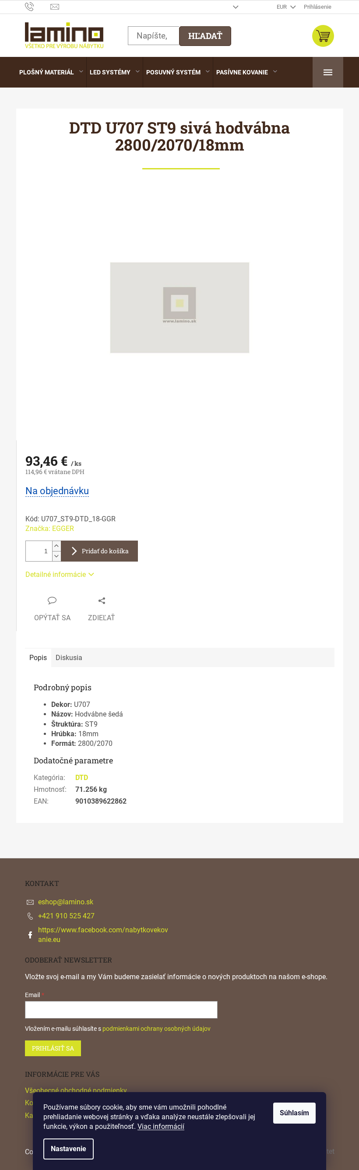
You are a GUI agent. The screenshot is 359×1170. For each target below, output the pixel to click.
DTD (81, 777)
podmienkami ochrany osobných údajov (156, 1028)
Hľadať (205, 35)
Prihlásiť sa (53, 1048)
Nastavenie (68, 1149)
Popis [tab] (38, 658)
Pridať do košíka (105, 551)
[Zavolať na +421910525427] (38, 6)
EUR (282, 7)
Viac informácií (160, 1126)
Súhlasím (294, 1113)
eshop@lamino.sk (65, 902)
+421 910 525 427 (66, 916)
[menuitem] (51, 72)
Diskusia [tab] (69, 658)
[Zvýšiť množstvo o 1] (56, 546)
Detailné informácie (55, 574)
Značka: (49, 528)
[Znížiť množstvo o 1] (56, 556)
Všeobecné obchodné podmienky (76, 1090)
